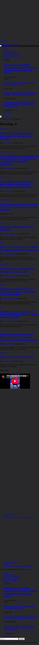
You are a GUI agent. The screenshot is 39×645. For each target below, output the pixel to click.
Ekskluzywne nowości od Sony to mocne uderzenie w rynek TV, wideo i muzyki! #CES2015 (19, 314)
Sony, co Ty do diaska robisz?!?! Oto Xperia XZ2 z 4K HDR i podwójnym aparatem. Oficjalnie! (21, 93)
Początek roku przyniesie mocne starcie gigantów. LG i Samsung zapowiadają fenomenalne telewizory (19, 337)
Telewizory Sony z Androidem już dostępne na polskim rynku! (17, 270)
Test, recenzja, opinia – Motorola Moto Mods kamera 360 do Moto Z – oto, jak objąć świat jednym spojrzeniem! (19, 104)
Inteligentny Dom (5, 151)
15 (25, 191)
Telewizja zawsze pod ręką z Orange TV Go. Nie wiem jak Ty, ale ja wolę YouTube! (18, 207)
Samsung (3, 352)
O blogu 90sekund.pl (10, 514)
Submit (22, 639)
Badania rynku (4, 129)
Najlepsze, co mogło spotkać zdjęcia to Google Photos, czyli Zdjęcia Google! (19, 84)
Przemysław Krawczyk (9, 234)
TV (1, 222)
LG (1, 330)
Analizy (2, 284)
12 (17, 77)
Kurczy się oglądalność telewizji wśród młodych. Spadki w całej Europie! (16, 136)
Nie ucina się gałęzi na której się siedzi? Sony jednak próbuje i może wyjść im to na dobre (18, 291)
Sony (1, 307)
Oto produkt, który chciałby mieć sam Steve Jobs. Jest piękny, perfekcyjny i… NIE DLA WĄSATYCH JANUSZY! (19, 160)
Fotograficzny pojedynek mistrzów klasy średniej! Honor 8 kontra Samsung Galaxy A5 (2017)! (21, 68)
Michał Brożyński (8, 143)
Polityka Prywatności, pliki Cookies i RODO (18, 517)
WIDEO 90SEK (9, 51)
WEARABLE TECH (11, 55)
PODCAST (8, 112)
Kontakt (6, 515)
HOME (6, 49)
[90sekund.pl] (4, 46)
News (2, 242)
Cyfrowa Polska (5, 200)
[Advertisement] (19, 19)
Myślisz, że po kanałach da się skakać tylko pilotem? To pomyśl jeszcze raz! (19, 248)
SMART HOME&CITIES (12, 57)
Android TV (4, 264)
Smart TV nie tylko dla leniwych (16, 357)
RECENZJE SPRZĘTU (12, 53)
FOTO (6, 58)
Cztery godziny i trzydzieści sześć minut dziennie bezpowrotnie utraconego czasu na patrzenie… (17, 184)
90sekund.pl (27, 569)
